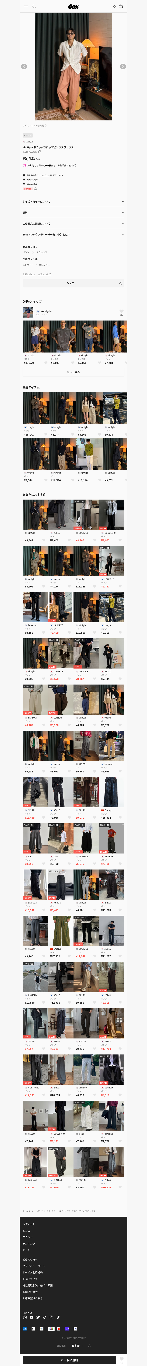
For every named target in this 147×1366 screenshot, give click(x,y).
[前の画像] (24, 66)
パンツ (26, 252)
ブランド (28, 1237)
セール (26, 1250)
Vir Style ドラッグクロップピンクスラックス (77, 1211)
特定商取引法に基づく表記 (38, 1285)
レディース (29, 1224)
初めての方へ (30, 1259)
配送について (44, 274)
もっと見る (73, 372)
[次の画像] (123, 66)
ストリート (28, 264)
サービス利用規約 (33, 1272)
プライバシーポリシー (35, 1266)
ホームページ (28, 1211)
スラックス (41, 252)
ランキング (29, 1243)
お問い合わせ (29, 274)
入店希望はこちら (33, 1298)
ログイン (45, 175)
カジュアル (44, 264)
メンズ (26, 1230)
